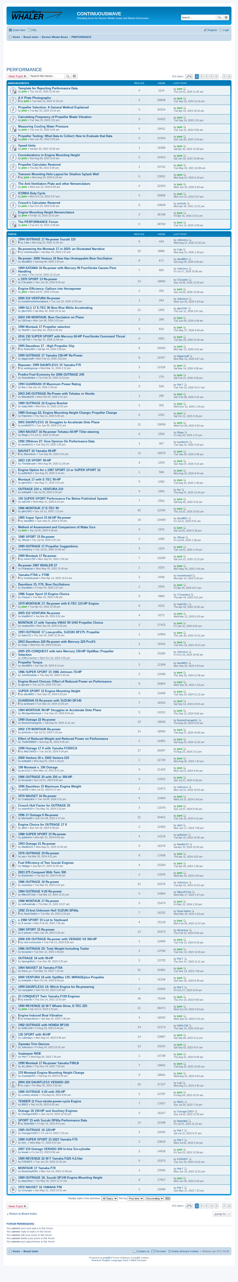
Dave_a (26, 970)
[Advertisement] (91, 52)
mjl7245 (26, 339)
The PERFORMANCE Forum (38, 222)
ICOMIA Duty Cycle (31, 193)
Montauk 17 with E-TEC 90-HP (39, 479)
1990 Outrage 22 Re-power (37, 719)
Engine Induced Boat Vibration (40, 1015)
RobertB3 (29, 349)
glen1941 (27, 311)
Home (16, 1251)
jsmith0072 (28, 425)
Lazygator (27, 990)
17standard (183, 594)
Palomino (27, 415)
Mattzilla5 (29, 1123)
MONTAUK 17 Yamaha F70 (37, 1168)
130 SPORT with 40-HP (34, 1034)
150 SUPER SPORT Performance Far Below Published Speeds (63, 498)
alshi (24, 827)
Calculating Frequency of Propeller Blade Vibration (55, 117)
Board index (30, 1251)
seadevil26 (28, 625)
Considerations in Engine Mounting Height (49, 155)
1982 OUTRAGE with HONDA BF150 (43, 1025)
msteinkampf (31, 252)
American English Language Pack (110, 1260)
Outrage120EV (30, 1114)
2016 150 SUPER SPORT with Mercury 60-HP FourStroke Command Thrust (71, 336)
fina (24, 387)
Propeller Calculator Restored (39, 164)
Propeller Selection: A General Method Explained (53, 107)
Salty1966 (27, 406)
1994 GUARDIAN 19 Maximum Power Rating (49, 384)
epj (23, 856)
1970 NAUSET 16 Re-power (37, 796)
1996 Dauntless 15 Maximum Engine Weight (49, 786)
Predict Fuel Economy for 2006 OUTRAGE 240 (51, 374)
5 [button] (216, 76)
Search (219, 17)
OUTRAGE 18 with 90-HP (35, 958)
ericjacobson (31, 1018)
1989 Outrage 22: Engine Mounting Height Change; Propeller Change (67, 412)
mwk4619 (27, 808)
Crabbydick (28, 799)
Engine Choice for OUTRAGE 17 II (42, 824)
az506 (25, 789)
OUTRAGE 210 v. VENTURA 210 (40, 489)
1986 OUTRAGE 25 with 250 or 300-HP (45, 777)
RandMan (27, 587)
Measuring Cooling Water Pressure (43, 126)
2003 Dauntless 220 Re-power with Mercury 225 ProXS (57, 641)
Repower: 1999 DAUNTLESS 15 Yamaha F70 (49, 365)
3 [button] (206, 76)
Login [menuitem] (226, 30)
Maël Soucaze (138, 1260)
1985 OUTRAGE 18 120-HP (37, 1130)
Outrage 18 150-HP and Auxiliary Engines (47, 1111)
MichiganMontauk (31, 713)
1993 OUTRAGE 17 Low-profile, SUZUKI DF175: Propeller (59, 632)
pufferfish (27, 473)
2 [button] (201, 76)
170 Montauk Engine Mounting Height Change (51, 1072)
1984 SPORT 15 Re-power (36, 929)
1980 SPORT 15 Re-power (36, 536)
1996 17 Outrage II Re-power (38, 815)
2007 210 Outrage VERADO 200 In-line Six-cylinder (54, 1149)
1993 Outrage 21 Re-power (37, 843)
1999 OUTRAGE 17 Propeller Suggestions (48, 546)
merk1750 (29, 559)
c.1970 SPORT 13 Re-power (37, 279)
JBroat (25, 539)
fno (179, 489)
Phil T (180, 384)
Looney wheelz (30, 1095)
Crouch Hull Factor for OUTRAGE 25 (44, 805)
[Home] (42, 15)
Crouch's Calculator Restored (39, 203)
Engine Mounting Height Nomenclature (46, 212)
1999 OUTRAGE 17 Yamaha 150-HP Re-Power (50, 355)
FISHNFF (27, 1161)
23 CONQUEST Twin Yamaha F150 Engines (49, 996)
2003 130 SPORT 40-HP (34, 460)
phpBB (106, 1257)
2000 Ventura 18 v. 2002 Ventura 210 (43, 758)
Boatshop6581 (30, 1171)
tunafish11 (27, 444)
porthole (181, 203)
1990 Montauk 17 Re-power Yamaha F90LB (48, 1063)
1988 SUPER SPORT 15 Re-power (42, 834)
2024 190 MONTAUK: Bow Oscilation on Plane (51, 317)
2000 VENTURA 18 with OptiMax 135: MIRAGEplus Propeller (61, 977)
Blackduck (30, 454)
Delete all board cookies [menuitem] (185, 1251)
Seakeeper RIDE (29, 1053)
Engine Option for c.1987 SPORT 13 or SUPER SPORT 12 (59, 470)
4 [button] (211, 76)
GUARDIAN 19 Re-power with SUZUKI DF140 (49, 700)
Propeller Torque (30, 662)
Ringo (25, 435)
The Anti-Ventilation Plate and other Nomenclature (54, 183)
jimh (24, 91)
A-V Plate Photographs (34, 98)
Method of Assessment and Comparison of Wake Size (56, 527)
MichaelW (27, 818)
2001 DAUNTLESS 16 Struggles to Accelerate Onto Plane (58, 422)
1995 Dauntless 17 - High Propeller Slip (46, 346)
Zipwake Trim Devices (34, 1044)
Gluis (24, 644)
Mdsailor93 (28, 396)
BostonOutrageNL (32, 722)
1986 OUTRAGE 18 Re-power (38, 882)
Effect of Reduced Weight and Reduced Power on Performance (63, 738)
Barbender (27, 875)
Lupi (26, 1085)
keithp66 (26, 492)
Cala (26, 242)
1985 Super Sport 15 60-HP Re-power (44, 517)
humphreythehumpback (35, 301)
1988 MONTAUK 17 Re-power (38, 901)
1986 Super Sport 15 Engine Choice (43, 594)
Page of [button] (189, 76)
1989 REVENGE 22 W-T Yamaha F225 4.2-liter (50, 1158)
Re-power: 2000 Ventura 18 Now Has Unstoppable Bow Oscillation (65, 258)
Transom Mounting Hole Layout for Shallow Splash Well (58, 174)
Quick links (19, 30)
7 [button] (224, 76)
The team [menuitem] (160, 1251)
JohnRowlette (29, 675)
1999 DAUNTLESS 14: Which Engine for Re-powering (56, 987)
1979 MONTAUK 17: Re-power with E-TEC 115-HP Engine (58, 603)
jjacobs (26, 684)
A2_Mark (27, 1066)
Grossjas (27, 1190)
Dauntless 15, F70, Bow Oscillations (44, 584)
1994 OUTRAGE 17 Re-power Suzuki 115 (47, 239)
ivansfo (28, 999)
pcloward (29, 703)
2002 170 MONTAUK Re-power (39, 729)
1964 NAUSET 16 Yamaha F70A (40, 967)
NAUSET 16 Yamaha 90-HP (37, 451)
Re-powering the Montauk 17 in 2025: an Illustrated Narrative (61, 249)
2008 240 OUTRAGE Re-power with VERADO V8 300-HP (57, 939)
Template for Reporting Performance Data (48, 88)
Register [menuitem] (212, 30)
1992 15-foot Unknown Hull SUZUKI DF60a (48, 910)
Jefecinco (182, 240)
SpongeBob (28, 961)
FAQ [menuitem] (33, 30)
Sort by (123, 1198)
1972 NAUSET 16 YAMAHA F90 (40, 1187)
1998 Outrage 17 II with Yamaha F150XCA (47, 748)
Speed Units (27, 145)
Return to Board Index (23, 1213)
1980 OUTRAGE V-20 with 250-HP (41, 1092)
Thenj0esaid (28, 463)
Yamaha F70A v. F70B (33, 575)
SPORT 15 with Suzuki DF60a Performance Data (52, 1120)
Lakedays (27, 1037)
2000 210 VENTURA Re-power (39, 298)
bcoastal (26, 780)
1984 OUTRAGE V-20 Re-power (40, 891)
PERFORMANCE (24, 69)
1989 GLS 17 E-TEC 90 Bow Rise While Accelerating (55, 308)
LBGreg (26, 320)
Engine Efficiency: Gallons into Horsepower (49, 288)
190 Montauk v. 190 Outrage (38, 767)
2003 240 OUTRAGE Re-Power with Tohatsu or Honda (56, 393)
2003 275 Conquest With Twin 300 (42, 872)
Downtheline (28, 377)
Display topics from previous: (84, 1198)
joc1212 (26, 770)
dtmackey (182, 930)
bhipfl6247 (27, 616)
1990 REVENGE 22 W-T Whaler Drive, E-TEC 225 (52, 1006)
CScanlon (27, 282)
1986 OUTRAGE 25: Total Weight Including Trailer (53, 948)
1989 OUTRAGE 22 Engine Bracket (42, 403)
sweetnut (27, 885)
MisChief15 (30, 751)
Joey (24, 274)
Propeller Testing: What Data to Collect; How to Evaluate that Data (65, 136)
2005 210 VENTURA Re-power (39, 613)
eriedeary (27, 549)
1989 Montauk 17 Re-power (37, 556)
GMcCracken (29, 657)
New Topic (16, 76)
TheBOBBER (29, 741)
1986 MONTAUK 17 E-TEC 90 (38, 508)
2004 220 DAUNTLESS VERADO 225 (43, 1082)
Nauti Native (31, 913)
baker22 (26, 635)
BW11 (25, 1104)
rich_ (24, 1142)
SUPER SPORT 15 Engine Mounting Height (49, 691)
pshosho (26, 732)
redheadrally (29, 904)
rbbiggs (26, 866)
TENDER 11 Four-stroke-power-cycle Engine (49, 1101)
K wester (27, 923)
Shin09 (25, 330)
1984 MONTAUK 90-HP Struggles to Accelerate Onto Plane (59, 710)
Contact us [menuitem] (143, 1251)
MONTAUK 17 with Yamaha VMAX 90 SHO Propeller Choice (60, 622)
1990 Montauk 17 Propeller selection (44, 327)
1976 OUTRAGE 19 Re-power (38, 853)
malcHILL (182, 604)
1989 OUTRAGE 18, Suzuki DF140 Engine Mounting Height (60, 1177)
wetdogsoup (31, 368)
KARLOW (27, 1028)
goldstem (27, 837)
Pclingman (27, 568)
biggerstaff (27, 358)
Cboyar (26, 597)
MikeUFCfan (29, 894)
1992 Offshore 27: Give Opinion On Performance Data (56, 441)
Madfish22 (27, 846)
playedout (27, 1180)
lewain (25, 1152)
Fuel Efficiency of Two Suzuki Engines (46, 863)
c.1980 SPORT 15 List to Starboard (43, 920)
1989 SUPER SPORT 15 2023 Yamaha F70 (47, 1139)
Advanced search (226, 17)
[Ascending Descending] (154, 1198)
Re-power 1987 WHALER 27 (37, 565)
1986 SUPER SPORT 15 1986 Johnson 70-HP (50, 672)
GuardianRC (29, 1075)
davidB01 (27, 261)
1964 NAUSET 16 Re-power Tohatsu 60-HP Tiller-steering (58, 432)
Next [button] (229, 76)
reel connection (32, 942)
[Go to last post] (184, 88)
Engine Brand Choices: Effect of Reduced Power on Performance (65, 681)
